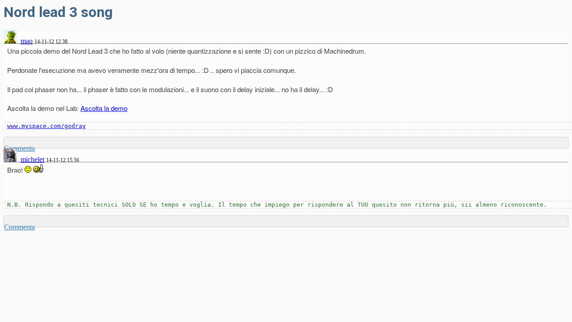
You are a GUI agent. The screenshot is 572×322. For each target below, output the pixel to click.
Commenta (19, 227)
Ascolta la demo (103, 108)
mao (27, 41)
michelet (32, 159)
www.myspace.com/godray (46, 126)
